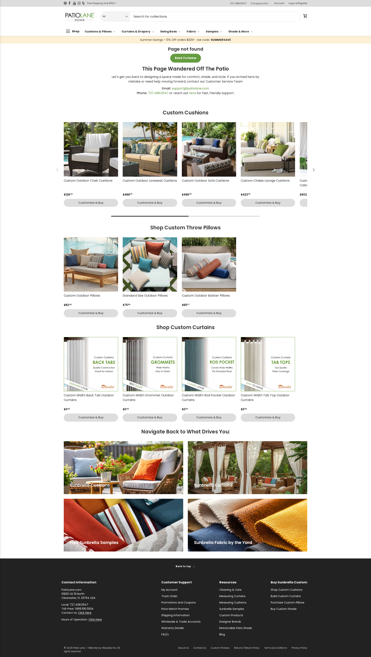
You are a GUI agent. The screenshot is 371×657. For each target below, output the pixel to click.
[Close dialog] (254, 271)
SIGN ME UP (223, 362)
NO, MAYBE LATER (223, 373)
